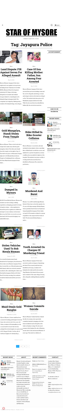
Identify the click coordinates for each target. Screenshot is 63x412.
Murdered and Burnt (33, 192)
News (11, 66)
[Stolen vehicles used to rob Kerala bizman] (11, 239)
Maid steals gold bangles (11, 308)
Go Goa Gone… (56, 142)
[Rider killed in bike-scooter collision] (34, 125)
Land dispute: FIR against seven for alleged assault (11, 72)
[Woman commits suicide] (34, 299)
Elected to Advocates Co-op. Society (57, 124)
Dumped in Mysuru (11, 191)
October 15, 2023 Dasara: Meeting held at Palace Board (38, 377)
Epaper (58, 25)
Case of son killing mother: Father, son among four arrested (34, 75)
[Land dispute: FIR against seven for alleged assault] (11, 62)
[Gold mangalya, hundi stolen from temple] (11, 124)
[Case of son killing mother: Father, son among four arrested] (34, 62)
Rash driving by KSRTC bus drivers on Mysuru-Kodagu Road (38, 384)
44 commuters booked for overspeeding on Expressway (39, 370)
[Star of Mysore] (31, 35)
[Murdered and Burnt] (34, 184)
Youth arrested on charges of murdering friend (34, 250)
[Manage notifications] (3, 408)
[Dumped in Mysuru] (11, 183)
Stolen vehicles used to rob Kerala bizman (11, 248)
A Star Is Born (40, 361)
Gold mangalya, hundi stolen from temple (11, 133)
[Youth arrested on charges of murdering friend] (34, 240)
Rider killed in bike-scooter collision (33, 135)
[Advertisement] (31, 11)
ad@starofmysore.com (57, 388)
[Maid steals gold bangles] (11, 300)
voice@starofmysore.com (54, 392)
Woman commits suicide (34, 307)
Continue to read (17, 110)
